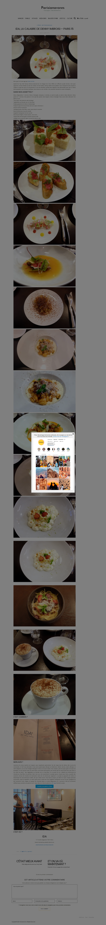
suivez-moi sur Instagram (60, 436)
